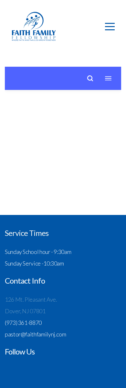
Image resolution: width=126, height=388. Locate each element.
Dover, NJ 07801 (25, 311)
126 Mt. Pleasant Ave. (31, 299)
